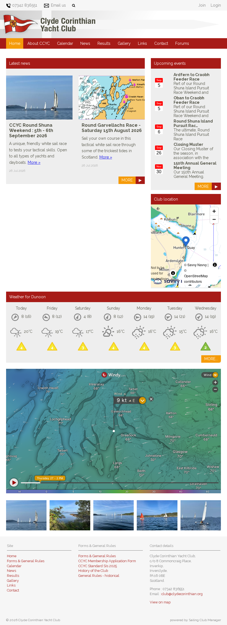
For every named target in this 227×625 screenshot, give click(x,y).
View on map (160, 602)
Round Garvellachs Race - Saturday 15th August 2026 (112, 128)
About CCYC (38, 43)
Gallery (124, 43)
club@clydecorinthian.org (182, 594)
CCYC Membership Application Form (107, 561)
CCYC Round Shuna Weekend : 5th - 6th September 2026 (31, 130)
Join (202, 5)
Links (142, 43)
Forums (182, 43)
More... (211, 359)
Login (216, 5)
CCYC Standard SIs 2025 (97, 566)
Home (14, 43)
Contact (161, 43)
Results (103, 43)
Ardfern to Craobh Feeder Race (192, 76)
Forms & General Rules (25, 561)
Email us (58, 5)
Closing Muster (188, 144)
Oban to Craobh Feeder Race (189, 100)
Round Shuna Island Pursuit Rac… (193, 123)
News (85, 43)
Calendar (65, 43)
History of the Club (93, 571)
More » (34, 162)
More (127, 180)
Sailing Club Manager (205, 620)
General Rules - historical (98, 576)
